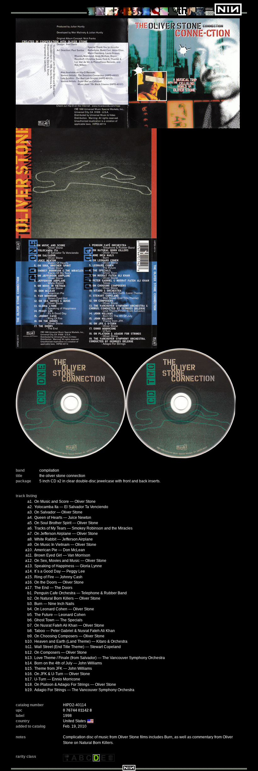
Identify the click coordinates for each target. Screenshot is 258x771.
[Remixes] (109, 9)
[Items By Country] (155, 9)
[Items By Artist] (191, 9)
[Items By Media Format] (164, 9)
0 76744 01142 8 (77, 710)
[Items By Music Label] (182, 9)
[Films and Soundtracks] (127, 9)
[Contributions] (118, 9)
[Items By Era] (200, 9)
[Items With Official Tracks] (100, 9)
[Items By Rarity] (209, 9)
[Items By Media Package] (173, 9)
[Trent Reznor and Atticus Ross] (136, 9)
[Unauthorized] (91, 9)
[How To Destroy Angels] (145, 9)
